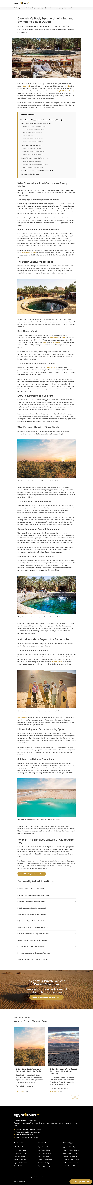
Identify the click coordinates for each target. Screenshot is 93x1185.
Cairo (68, 86)
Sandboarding (22, 717)
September (57, 342)
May (44, 342)
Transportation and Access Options (33, 138)
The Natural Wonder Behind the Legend (34, 126)
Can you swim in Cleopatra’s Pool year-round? (33, 895)
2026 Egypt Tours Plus (20, 1181)
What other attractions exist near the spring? (33, 927)
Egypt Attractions (37, 8)
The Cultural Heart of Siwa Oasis (31, 145)
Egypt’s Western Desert (65, 91)
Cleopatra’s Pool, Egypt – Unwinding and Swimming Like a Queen (42, 120)
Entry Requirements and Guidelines (33, 141)
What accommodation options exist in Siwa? (32, 959)
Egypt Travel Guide (24, 8)
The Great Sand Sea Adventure (32, 161)
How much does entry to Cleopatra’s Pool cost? (33, 953)
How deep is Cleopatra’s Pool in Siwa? (30, 889)
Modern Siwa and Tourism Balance (33, 154)
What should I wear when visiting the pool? (32, 914)
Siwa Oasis (27, 86)
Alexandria (51, 367)
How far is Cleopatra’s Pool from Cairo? (31, 902)
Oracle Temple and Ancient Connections (34, 151)
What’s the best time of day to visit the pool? (32, 940)
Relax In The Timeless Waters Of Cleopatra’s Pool (37, 171)
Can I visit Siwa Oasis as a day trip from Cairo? (33, 934)
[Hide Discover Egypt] (76, 1142)
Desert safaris (57, 662)
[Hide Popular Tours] (25, 1142)
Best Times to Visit (28, 135)
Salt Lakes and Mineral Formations (33, 167)
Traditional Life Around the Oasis (32, 148)
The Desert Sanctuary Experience (32, 132)
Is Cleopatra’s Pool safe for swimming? (30, 921)
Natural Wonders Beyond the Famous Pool (34, 158)
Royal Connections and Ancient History (34, 129)
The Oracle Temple (29, 252)
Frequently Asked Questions (30, 174)
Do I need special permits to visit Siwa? (30, 946)
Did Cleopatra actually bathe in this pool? (31, 908)
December (54, 337)
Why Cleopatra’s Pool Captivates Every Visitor (36, 123)
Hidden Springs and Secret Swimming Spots (35, 164)
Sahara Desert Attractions (53, 8)
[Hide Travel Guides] (50, 1142)
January (64, 337)
